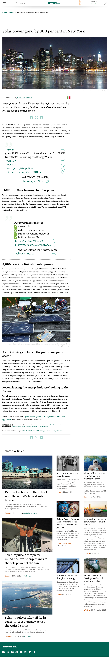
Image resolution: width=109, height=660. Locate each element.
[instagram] (25, 652)
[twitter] (8, 652)
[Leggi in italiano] (68, 97)
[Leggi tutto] (105, 451)
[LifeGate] (54, 3)
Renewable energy (38, 431)
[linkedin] (30, 652)
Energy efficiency (57, 431)
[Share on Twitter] (36, 117)
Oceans (7, 576)
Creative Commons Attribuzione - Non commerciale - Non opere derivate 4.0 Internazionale (37, 425)
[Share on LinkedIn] (41, 117)
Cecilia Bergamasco (24, 98)
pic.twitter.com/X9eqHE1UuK (23, 172)
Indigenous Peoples (64, 543)
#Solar (10, 149)
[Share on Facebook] (31, 117)
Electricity (26, 431)
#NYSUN (11, 160)
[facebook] (3, 652)
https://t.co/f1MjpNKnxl (20, 168)
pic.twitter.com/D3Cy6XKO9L (33, 244)
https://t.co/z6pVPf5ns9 (29, 240)
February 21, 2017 (33, 180)
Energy (7, 513)
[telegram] (34, 652)
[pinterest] (12, 652)
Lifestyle (8, 636)
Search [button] (22, 3)
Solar (48, 431)
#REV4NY (12, 164)
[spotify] (16, 652)
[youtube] (21, 652)
